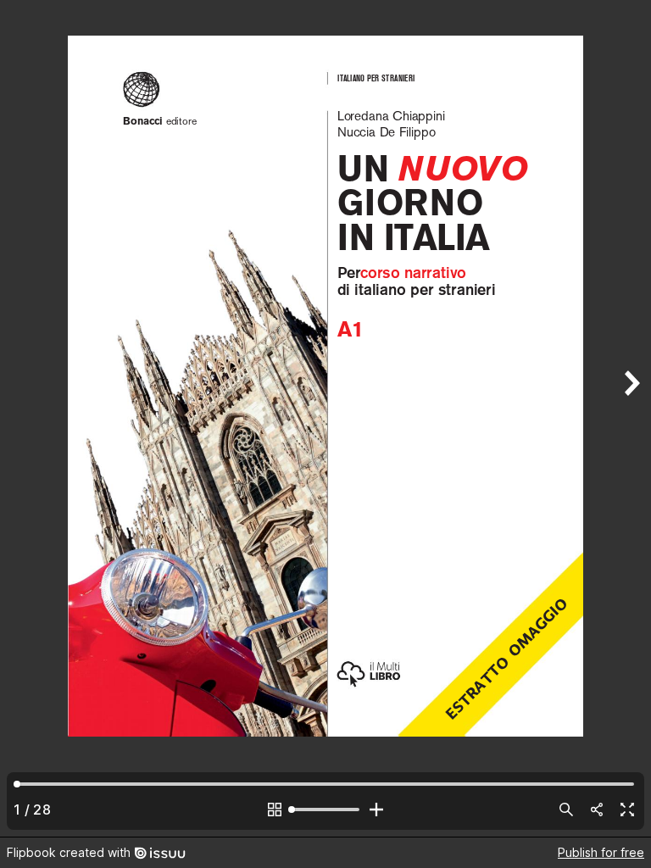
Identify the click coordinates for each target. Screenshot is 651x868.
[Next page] (630, 418)
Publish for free (601, 852)
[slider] (325, 809)
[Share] (596, 809)
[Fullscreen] (627, 809)
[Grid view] (274, 809)
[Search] (566, 809)
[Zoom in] (376, 809)
